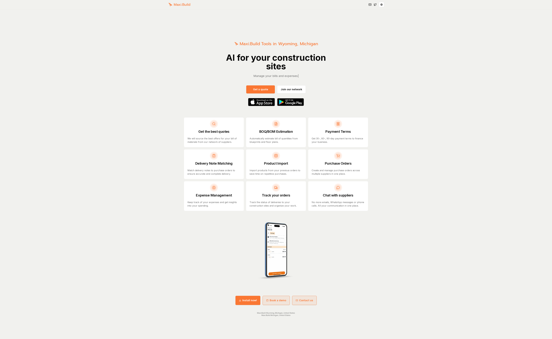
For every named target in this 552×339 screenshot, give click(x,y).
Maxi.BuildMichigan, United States (276, 315)
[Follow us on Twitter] (375, 4)
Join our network (291, 89)
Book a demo (278, 300)
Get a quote (260, 89)
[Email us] (370, 4)
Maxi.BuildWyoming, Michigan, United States (276, 313)
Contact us (306, 300)
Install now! (249, 300)
